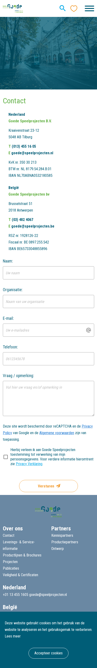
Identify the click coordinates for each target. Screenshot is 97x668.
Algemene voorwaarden (56, 433)
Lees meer (13, 636)
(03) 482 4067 (22, 219)
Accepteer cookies (48, 653)
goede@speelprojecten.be (32, 226)
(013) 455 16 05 (24, 146)
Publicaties (11, 568)
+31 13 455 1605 (15, 594)
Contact (8, 535)
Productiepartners (64, 542)
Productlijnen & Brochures (22, 555)
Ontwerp (57, 548)
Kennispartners (62, 535)
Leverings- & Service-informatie (19, 545)
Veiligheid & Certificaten (20, 575)
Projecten (10, 562)
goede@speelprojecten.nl (32, 153)
